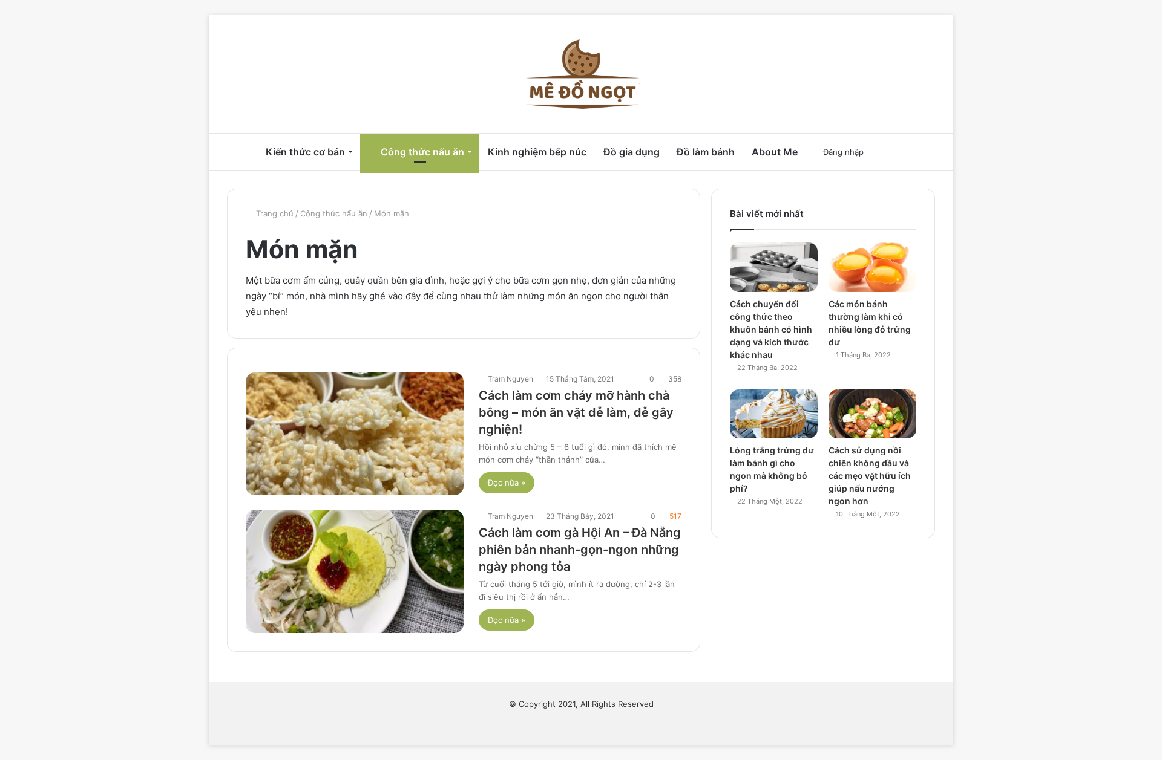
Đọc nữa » (506, 482)
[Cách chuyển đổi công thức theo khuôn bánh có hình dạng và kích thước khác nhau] (774, 267)
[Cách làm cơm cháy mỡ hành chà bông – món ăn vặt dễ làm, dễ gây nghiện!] (355, 433)
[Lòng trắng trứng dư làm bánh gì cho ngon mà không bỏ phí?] (774, 414)
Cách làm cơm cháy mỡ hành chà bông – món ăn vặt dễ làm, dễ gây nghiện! (576, 412)
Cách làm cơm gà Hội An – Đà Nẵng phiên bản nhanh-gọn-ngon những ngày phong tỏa (580, 549)
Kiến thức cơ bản (305, 152)
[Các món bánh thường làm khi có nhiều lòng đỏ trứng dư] (872, 267)
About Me (775, 152)
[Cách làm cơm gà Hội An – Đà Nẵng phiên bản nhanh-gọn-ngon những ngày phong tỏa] (355, 571)
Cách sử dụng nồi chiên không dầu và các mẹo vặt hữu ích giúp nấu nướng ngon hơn (870, 475)
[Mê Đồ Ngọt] (581, 74)
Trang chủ (274, 213)
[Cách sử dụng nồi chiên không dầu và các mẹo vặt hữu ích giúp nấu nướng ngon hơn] (872, 414)
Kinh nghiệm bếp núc (537, 152)
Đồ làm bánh (706, 152)
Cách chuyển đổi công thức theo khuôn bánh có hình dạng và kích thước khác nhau (771, 329)
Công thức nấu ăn (421, 152)
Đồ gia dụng (631, 152)
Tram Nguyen (510, 378)
